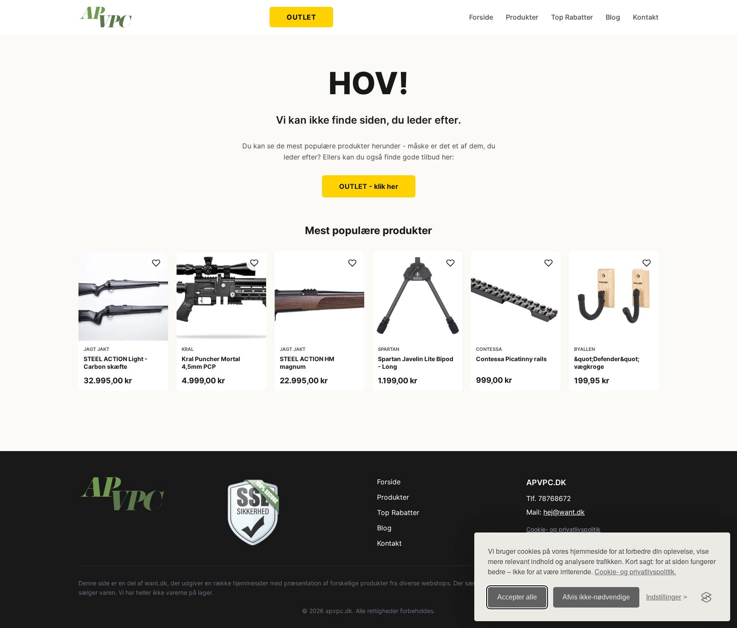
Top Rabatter (572, 17)
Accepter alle (517, 597)
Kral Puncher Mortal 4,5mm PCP (211, 362)
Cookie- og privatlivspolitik (563, 529)
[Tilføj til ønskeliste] (156, 263)
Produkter (522, 17)
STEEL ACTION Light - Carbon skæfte (116, 362)
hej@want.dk (564, 512)
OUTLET (301, 17)
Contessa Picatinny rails (511, 358)
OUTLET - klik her (368, 186)
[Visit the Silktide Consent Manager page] (706, 597)
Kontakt (646, 17)
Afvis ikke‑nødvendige (596, 597)
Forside (481, 17)
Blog (613, 17)
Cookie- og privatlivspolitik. (635, 571)
